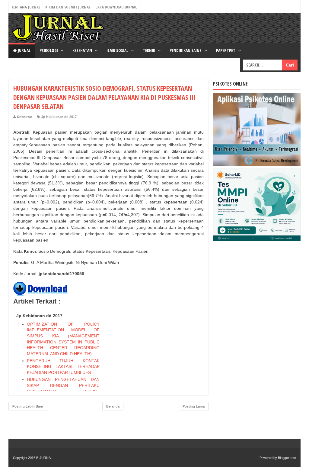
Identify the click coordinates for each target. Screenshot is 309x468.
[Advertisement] (158, 348)
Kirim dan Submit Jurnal (67, 7)
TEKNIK (149, 50)
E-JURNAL (44, 458)
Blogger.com (287, 458)
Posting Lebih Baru (27, 406)
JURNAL (23, 50)
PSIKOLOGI (49, 50)
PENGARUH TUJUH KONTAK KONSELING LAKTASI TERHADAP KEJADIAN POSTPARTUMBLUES (63, 366)
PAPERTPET (226, 50)
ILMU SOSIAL (118, 50)
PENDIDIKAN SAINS (186, 50)
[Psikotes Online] (257, 164)
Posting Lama (194, 406)
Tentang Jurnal (25, 7)
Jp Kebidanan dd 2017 (59, 117)
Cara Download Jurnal (116, 7)
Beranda (112, 406)
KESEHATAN (82, 50)
